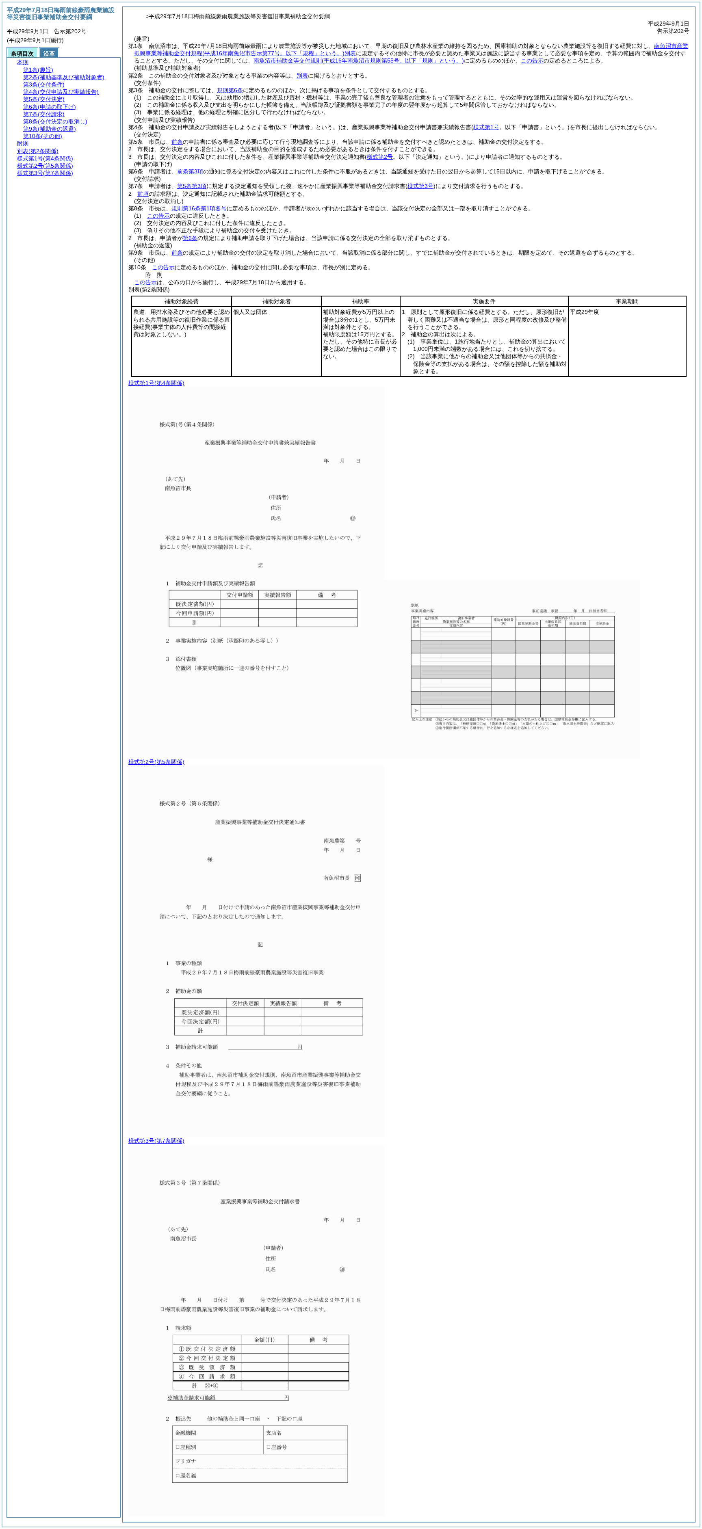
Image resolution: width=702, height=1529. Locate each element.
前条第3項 (190, 171)
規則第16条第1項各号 (199, 208)
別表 (302, 75)
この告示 (532, 60)
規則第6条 (230, 90)
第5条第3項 (191, 186)
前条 (177, 141)
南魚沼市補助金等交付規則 (359, 60)
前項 (143, 193)
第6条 (190, 238)
